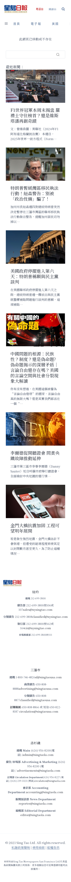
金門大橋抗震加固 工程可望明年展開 (35, 528)
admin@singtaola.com (38, 755)
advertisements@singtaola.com (38, 770)
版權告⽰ (53, 847)
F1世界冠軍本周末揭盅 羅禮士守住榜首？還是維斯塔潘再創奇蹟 (35, 115)
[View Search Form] (63, 9)
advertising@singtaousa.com (38, 688)
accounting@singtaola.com (44, 792)
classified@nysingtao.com (50, 617)
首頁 (16, 23)
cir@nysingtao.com (38, 628)
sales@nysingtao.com (37, 609)
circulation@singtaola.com (49, 781)
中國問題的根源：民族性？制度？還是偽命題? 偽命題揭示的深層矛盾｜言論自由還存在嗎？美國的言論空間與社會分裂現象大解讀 (34, 367)
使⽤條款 (38, 847)
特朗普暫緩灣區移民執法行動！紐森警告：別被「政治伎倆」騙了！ (34, 193)
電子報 (36, 23)
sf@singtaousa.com (48, 677)
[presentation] (35, 86)
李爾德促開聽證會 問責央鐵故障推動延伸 (35, 455)
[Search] (57, 54)
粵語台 (40, 9)
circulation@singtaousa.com (38, 711)
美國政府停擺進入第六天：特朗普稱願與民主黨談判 (34, 276)
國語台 (52, 9)
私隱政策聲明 (20, 847)
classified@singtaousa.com (38, 700)
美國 (55, 23)
